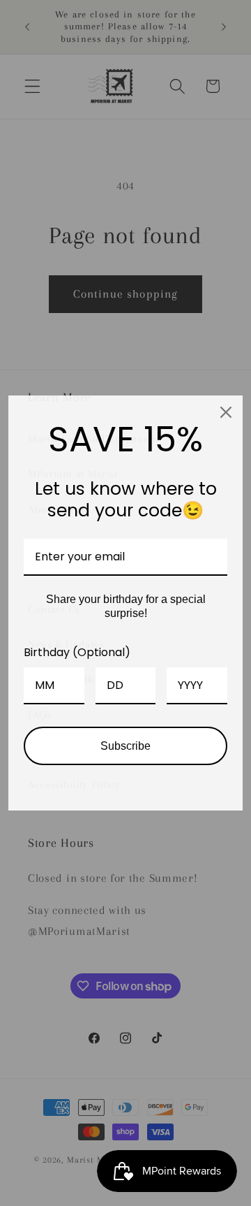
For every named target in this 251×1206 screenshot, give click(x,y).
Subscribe (125, 746)
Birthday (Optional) (77, 652)
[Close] (226, 412)
